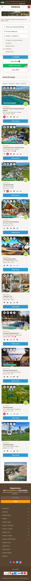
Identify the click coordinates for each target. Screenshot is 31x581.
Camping (8, 43)
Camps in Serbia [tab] (7, 535)
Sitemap (4, 556)
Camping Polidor (8, 185)
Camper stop (9, 51)
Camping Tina (7, 296)
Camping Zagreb (8, 444)
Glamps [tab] (4, 518)
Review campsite (26, 104)
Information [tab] (5, 508)
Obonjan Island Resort (10, 370)
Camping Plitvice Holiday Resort (13, 147)
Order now (22, 3)
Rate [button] (17, 83)
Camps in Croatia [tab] (7, 529)
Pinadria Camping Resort (11, 333)
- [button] (12, 151)
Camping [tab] (5, 512)
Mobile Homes (10, 46)
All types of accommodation (14, 40)
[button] (15, 61)
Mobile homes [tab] (6, 515)
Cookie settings (7, 552)
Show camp (15, 269)
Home (2, 19)
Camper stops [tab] (6, 522)
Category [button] (11, 83)
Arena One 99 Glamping (11, 222)
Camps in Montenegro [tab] (8, 539)
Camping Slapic (8, 407)
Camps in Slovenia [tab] (7, 525)
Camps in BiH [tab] (6, 532)
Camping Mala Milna (9, 259)
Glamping (8, 49)
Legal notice (6, 546)
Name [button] (4, 83)
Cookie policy (6, 549)
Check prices (15, 121)
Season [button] (23, 83)
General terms (6, 542)
